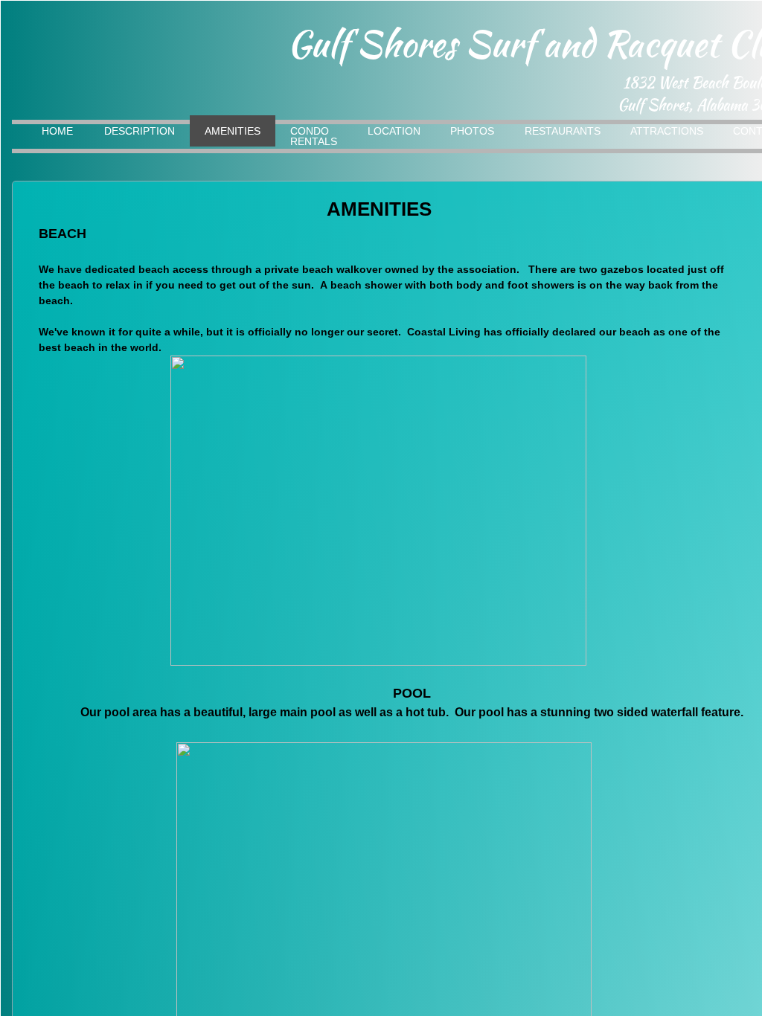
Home (57, 131)
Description (139, 131)
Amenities (232, 131)
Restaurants (563, 131)
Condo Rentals (313, 136)
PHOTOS (472, 131)
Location (394, 131)
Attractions (666, 131)
